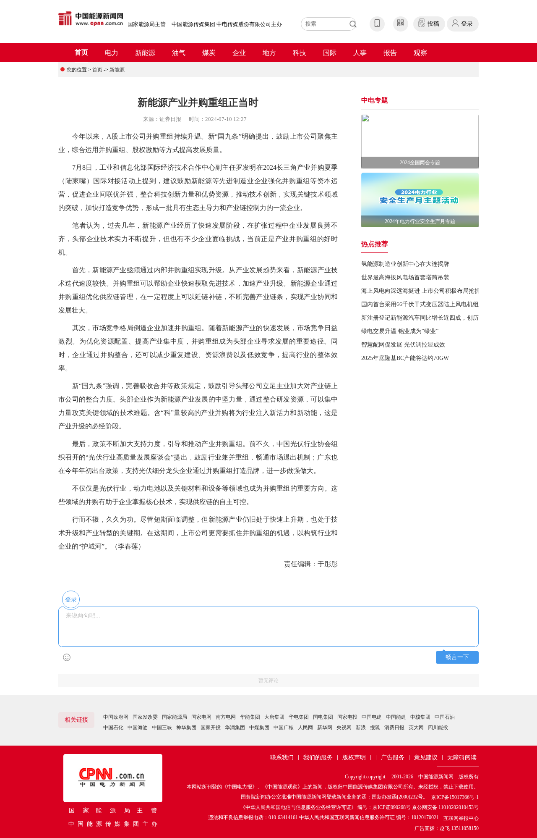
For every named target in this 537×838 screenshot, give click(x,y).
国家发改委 (145, 717)
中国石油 (445, 717)
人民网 (305, 727)
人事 (360, 52)
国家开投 (211, 727)
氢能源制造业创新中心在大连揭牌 (405, 264)
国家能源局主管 (147, 24)
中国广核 (284, 727)
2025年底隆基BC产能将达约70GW (405, 358)
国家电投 (347, 717)
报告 (390, 52)
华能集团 (250, 717)
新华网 (324, 727)
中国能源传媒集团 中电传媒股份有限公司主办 (227, 24)
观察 (420, 52)
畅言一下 (457, 657)
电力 (111, 52)
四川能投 (438, 727)
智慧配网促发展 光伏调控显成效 (403, 345)
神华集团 (186, 727)
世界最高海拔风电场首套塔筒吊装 (405, 277)
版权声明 (354, 757)
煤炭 (209, 52)
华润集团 (235, 727)
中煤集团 (259, 727)
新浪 (361, 727)
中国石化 (113, 727)
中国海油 (138, 727)
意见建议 (426, 757)
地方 (269, 52)
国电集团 (323, 717)
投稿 (433, 24)
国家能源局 (174, 717)
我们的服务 (318, 757)
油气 (178, 52)
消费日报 (394, 727)
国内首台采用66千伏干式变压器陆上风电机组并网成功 (431, 304)
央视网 (344, 727)
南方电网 (226, 717)
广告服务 (392, 757)
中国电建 (372, 717)
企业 (239, 52)
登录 (467, 24)
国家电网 (201, 717)
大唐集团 (274, 717)
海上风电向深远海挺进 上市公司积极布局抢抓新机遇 (429, 291)
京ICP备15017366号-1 (455, 797)
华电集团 (299, 717)
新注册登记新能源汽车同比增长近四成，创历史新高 (428, 318)
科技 (299, 52)
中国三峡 (162, 727)
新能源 (145, 52)
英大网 (416, 727)
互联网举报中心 (461, 818)
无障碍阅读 (462, 757)
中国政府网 (115, 717)
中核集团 (420, 717)
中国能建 (396, 717)
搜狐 (375, 727)
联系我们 (282, 757)
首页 (81, 52)
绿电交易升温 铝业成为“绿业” (399, 331)
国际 (329, 52)
